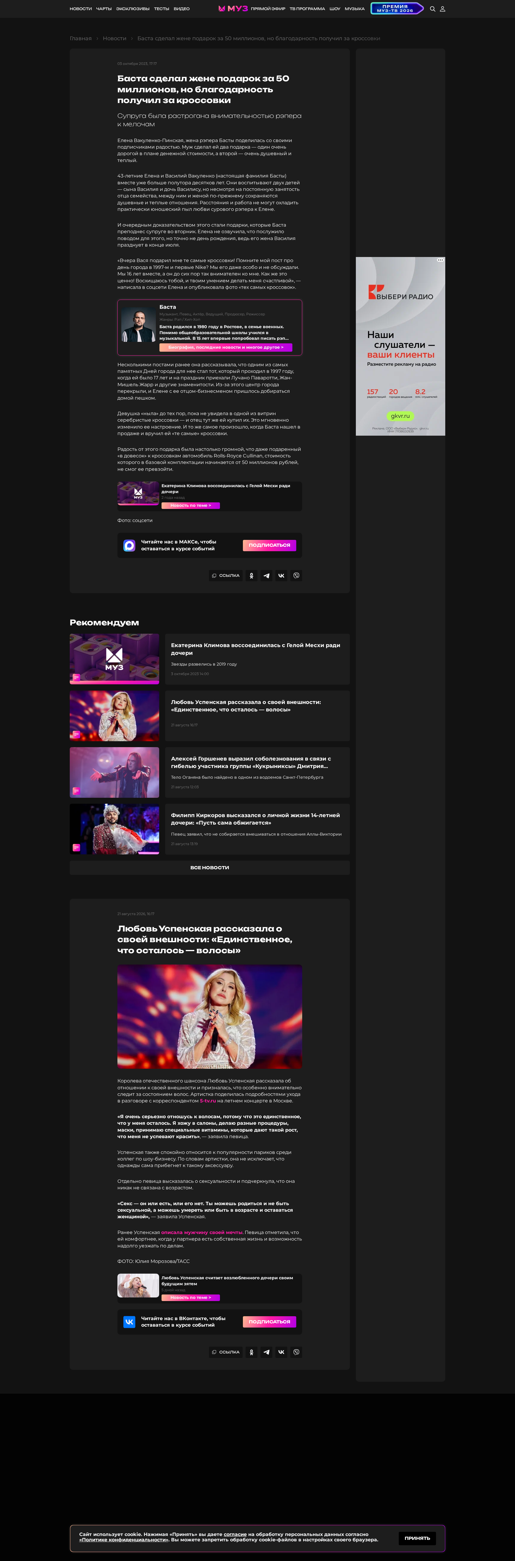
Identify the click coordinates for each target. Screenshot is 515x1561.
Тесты (161, 9)
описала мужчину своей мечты (202, 1232)
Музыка (355, 9)
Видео (182, 9)
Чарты (104, 9)
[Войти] (442, 9)
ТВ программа (307, 9)
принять (417, 1538)
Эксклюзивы (133, 9)
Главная (81, 38)
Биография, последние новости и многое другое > (225, 347)
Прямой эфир (268, 9)
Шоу (335, 9)
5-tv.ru (208, 1101)
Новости (81, 9)
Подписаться (269, 545)
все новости (209, 867)
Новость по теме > (190, 505)
